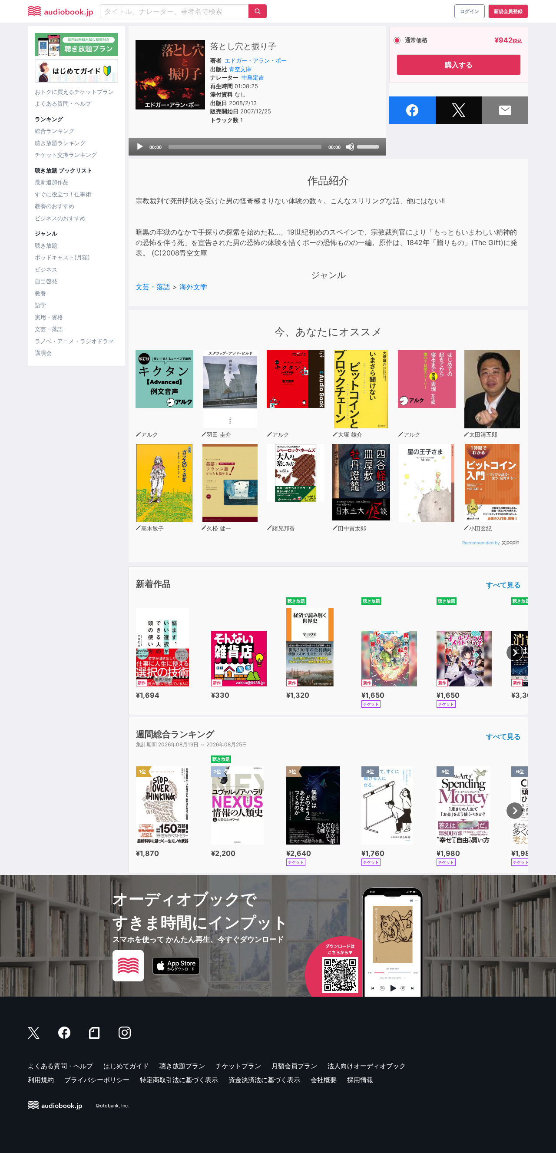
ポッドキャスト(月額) (62, 257)
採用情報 (360, 1080)
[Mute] (350, 146)
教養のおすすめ (54, 205)
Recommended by (481, 542)
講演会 (43, 352)
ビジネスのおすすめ (60, 218)
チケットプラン (238, 1066)
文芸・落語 (49, 328)
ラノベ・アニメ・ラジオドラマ (74, 341)
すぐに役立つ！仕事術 (63, 194)
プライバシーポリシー (96, 1080)
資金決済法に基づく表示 (264, 1080)
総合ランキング (54, 130)
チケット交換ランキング (66, 154)
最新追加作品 (52, 182)
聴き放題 (46, 245)
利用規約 (41, 1080)
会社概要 (324, 1080)
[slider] (369, 146)
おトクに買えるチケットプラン (74, 91)
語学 (40, 305)
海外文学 (193, 286)
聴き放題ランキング (60, 142)
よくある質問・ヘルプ (63, 103)
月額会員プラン (294, 1066)
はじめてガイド (126, 1066)
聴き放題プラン (182, 1066)
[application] (257, 147)
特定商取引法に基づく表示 (179, 1080)
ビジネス (46, 269)
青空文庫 (240, 69)
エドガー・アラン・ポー (256, 60)
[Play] (140, 146)
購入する (459, 64)
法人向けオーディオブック (367, 1066)
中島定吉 (253, 77)
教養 (40, 293)
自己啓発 (46, 281)
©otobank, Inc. (112, 1106)
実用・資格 (49, 317)
